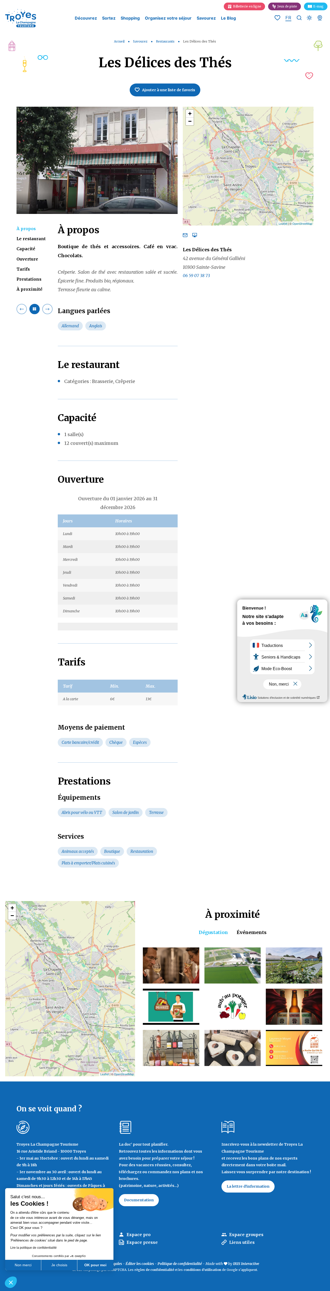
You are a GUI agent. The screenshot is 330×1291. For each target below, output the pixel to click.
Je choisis (59, 1265)
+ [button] (190, 113)
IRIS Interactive (246, 1263)
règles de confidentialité (154, 1270)
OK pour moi (95, 1265)
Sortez (109, 17)
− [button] (190, 121)
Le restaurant (31, 238)
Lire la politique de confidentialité (33, 1248)
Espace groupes (246, 1234)
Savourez (206, 17)
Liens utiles (242, 1242)
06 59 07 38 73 (196, 275)
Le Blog (228, 17)
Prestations (29, 279)
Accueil (119, 41)
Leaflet (283, 223)
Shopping (130, 17)
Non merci (23, 1265)
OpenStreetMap (302, 223)
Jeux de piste (287, 6)
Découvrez (86, 17)
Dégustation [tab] (213, 932)
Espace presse (142, 1242)
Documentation (139, 1200)
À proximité (29, 289)
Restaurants (165, 41)
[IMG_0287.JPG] (97, 160)
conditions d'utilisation (202, 1270)
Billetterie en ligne (247, 6)
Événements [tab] (252, 932)
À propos (26, 228)
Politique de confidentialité (180, 1263)
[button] (11, 1282)
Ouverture (27, 259)
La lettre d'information (248, 1186)
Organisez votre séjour (168, 17)
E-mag (318, 6)
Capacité (25, 249)
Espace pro (139, 1234)
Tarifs (23, 269)
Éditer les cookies (140, 1263)
